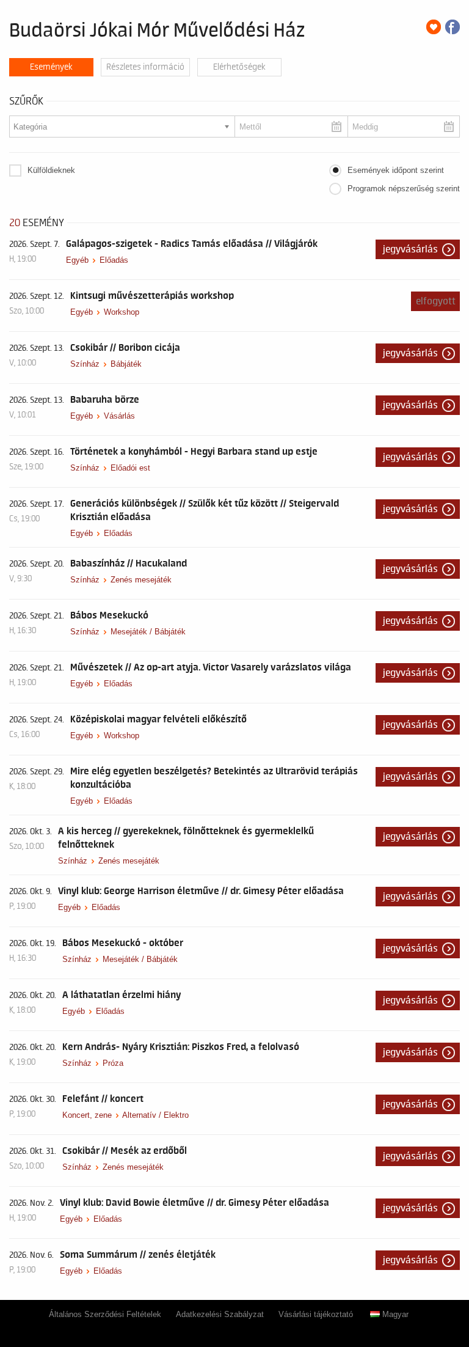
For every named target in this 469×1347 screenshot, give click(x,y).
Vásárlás (119, 415)
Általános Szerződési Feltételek (105, 1314)
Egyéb (77, 260)
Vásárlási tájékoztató (315, 1314)
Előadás (114, 260)
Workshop (121, 312)
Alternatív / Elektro (155, 1115)
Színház (85, 364)
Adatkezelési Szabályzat (220, 1314)
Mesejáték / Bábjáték (148, 631)
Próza (113, 1063)
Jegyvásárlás (410, 249)
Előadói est (130, 467)
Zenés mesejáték (141, 579)
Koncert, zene (87, 1115)
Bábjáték (126, 364)
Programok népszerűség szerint (403, 188)
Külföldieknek (51, 170)
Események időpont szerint (395, 170)
